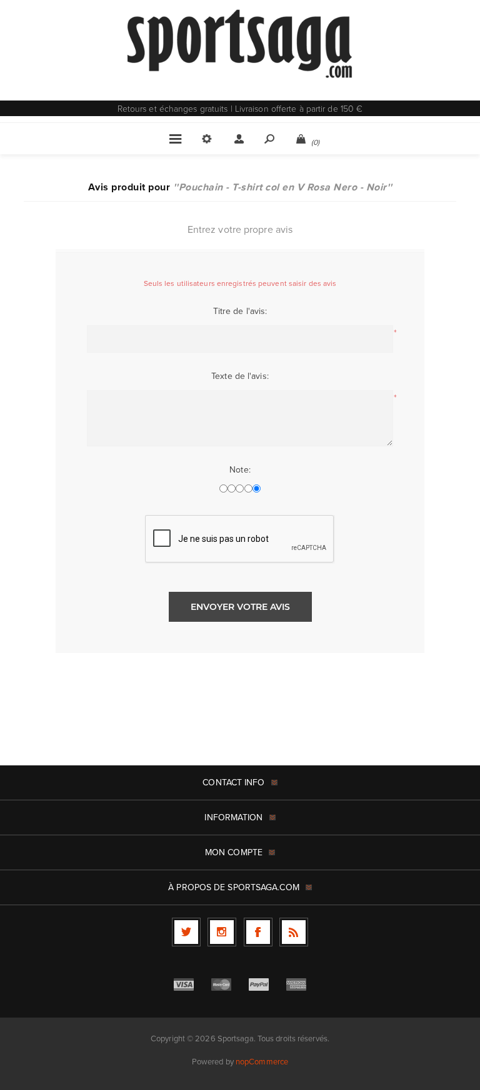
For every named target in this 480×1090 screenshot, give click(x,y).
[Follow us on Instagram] (222, 932)
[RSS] (294, 932)
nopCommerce (262, 1062)
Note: (240, 469)
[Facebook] (258, 932)
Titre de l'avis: (240, 311)
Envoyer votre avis (240, 606)
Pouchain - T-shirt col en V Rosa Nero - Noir (283, 187)
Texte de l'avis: (240, 376)
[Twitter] (186, 932)
